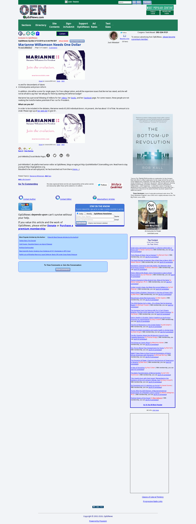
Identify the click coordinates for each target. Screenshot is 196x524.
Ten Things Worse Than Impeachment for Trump (147, 348)
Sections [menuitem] (26, 25)
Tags (48, 176)
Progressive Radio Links (152, 501)
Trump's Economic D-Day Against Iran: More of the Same (150, 280)
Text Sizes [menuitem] (108, 25)
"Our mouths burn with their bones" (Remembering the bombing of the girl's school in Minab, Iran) (150, 379)
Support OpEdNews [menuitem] (82, 25)
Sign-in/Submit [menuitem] (68, 25)
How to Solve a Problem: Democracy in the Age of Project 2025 (152, 292)
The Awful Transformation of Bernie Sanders (146, 373)
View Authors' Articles (106, 199)
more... (76, 169)
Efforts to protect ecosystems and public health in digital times (152, 330)
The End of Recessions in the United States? (146, 325)
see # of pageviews (151, 257)
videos (64, 98)
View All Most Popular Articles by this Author (63, 237)
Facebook (88, 98)
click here (155, 410)
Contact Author (29, 199)
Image (41, 81)
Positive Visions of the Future (140, 398)
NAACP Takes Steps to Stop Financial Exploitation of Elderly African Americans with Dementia (151, 354)
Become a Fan (124, 39)
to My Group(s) (24, 179)
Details (58, 81)
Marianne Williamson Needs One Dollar (49, 44)
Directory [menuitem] (40, 25)
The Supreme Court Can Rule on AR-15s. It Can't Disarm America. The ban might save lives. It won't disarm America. (151, 311)
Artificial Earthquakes (26, 247)
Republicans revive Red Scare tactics (143, 298)
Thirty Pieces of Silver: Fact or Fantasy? (144, 255)
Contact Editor (66, 199)
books (73, 98)
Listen (62, 33)
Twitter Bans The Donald (27, 241)
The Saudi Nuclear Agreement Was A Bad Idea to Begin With (151, 260)
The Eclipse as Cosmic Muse (140, 343)
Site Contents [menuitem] (54, 25)
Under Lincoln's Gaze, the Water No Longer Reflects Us (149, 287)
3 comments (53, 48)
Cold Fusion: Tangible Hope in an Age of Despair (35, 244)
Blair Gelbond (157, 398)
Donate (51, 225)
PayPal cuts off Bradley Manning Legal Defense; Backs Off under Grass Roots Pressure (48, 254)
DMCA (63, 81)
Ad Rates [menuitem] (94, 25)
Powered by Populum (98, 521)
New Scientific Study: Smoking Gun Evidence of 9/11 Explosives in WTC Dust (45, 251)
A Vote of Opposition (138, 368)
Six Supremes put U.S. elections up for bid (145, 385)
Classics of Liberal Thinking (152, 497)
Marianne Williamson (37, 176)
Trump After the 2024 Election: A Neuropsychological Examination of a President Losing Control (148, 392)
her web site (42, 111)
